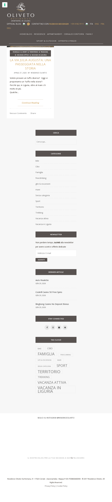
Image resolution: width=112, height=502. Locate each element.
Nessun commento (18, 113)
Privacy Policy (50, 486)
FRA (102, 24)
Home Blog (26, 34)
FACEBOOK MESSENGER (59, 24)
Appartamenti (54, 34)
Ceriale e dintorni (74, 34)
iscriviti (57, 242)
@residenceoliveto (66, 418)
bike (37, 160)
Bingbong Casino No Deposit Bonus (52, 304)
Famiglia (16, 52)
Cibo (37, 166)
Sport (24, 52)
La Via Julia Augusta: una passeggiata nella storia (30, 64)
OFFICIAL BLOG (14, 24)
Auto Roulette (42, 280)
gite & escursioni (43, 184)
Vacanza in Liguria (39, 55)
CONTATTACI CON (50, 24)
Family (89, 34)
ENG (97, 24)
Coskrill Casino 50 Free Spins (49, 292)
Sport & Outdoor (46, 41)
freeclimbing (41, 178)
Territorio (34, 52)
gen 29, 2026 (41, 283)
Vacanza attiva (23, 55)
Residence (39, 34)
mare (38, 189)
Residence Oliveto (39, 73)
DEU (9, 28)
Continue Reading (30, 103)
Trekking (44, 52)
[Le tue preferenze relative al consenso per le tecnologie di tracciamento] (4, 4)
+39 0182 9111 (77, 24)
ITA (91, 24)
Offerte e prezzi (67, 41)
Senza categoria (43, 195)
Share (33, 113)
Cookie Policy (62, 486)
